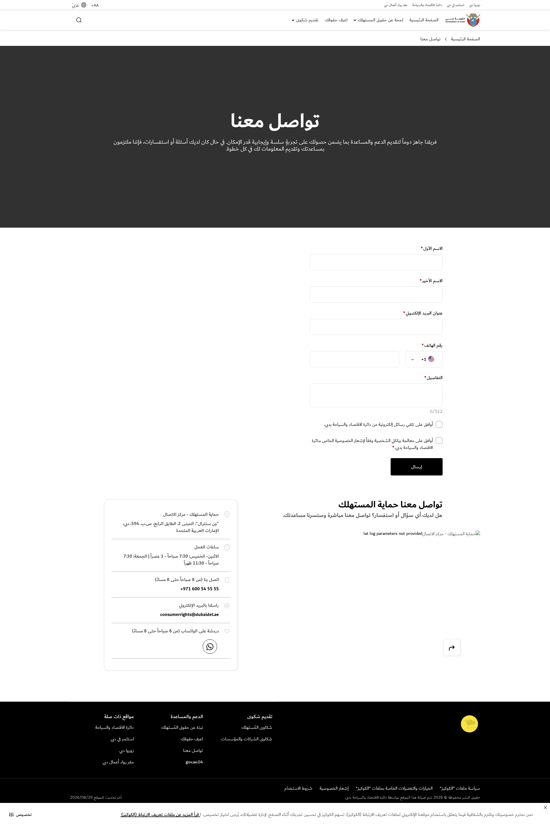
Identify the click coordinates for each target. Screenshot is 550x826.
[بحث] (78, 19)
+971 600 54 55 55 (199, 589)
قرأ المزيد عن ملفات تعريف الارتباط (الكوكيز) (160, 814)
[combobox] (420, 359)
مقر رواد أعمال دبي (395, 5)
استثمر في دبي (455, 5)
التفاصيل (433, 377)
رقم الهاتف (432, 345)
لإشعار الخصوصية (350, 440)
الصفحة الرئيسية (424, 20)
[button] (20, 814)
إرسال (416, 467)
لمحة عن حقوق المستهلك (380, 20)
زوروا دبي (474, 5)
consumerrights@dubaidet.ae (189, 615)
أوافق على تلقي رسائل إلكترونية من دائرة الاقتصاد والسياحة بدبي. (378, 424)
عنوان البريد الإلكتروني (423, 313)
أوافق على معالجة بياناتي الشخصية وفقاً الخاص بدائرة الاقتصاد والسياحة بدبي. (372, 444)
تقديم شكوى (307, 20)
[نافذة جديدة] (452, 647)
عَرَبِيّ (75, 5)
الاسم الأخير (431, 280)
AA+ (95, 5)
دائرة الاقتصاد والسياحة (427, 5)
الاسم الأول (432, 248)
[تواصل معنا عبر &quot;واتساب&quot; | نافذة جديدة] (210, 646)
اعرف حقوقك (336, 20)
